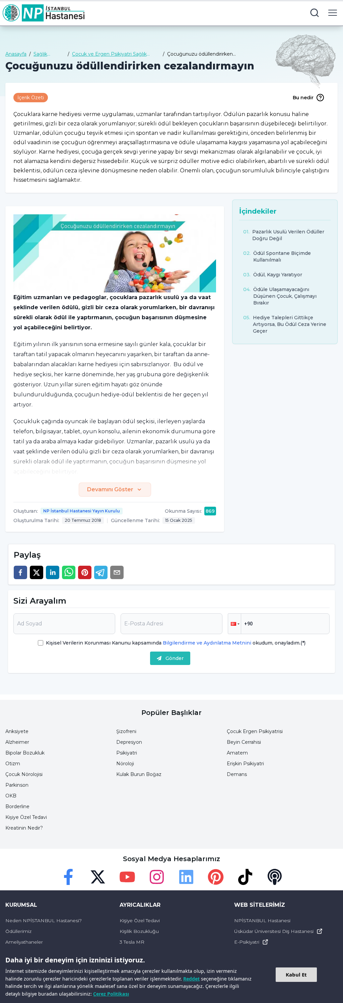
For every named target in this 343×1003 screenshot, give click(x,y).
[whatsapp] (68, 572)
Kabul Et (296, 974)
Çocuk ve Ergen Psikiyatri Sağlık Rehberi (109, 54)
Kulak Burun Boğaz (138, 774)
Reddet (191, 979)
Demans (237, 774)
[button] (234, 624)
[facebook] (20, 572)
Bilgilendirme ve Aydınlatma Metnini (207, 643)
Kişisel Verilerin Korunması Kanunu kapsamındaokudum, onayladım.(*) (175, 643)
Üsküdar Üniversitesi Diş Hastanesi (274, 931)
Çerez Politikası (111, 994)
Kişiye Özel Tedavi (26, 817)
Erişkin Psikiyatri (245, 764)
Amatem (237, 753)
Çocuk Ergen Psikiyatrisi (255, 731)
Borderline (17, 806)
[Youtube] (127, 877)
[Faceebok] (68, 877)
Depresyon (129, 742)
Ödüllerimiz (18, 931)
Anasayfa (15, 54)
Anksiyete (16, 731)
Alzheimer (17, 742)
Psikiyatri (126, 753)
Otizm (12, 764)
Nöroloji (125, 764)
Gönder (174, 658)
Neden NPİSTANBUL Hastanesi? (43, 920)
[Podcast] (275, 877)
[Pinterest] (216, 877)
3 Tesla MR (132, 942)
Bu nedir (303, 98)
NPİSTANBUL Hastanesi (262, 920)
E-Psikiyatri (246, 942)
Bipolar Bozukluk (25, 753)
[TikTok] (245, 877)
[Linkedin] (186, 877)
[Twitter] (98, 877)
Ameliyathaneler (24, 942)
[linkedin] (52, 572)
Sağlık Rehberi (42, 54)
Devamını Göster (110, 489)
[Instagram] (157, 877)
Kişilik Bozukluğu (139, 931)
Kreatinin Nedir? (24, 828)
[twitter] (36, 572)
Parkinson (16, 785)
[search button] (314, 12)
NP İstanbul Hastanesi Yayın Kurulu (81, 510)
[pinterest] (84, 572)
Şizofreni (126, 731)
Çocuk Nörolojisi (24, 774)
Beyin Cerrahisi (244, 742)
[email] (117, 572)
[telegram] (101, 572)
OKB (10, 796)
